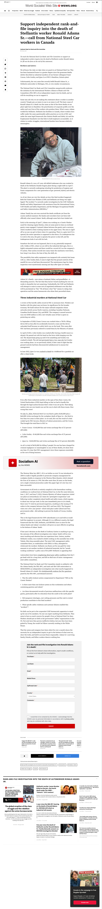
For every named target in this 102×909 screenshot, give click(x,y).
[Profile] (97, 2)
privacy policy (69, 719)
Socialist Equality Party (44, 14)
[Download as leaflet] (5, 81)
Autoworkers (62, 764)
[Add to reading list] (5, 90)
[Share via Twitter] (5, 64)
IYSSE (53, 14)
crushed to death (45, 351)
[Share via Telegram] (5, 73)
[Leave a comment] (5, 85)
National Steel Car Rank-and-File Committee (32, 49)
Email (28, 671)
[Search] (97, 11)
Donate (76, 14)
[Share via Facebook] (5, 60)
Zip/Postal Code (32, 685)
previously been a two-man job (53, 340)
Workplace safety (72, 764)
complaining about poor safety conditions (52, 555)
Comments (30, 700)
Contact (88, 2)
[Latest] (9, 11)
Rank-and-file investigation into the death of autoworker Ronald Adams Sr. (38, 764)
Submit (51, 726)
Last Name (30, 664)
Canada (35, 768)
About (93, 2)
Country (29, 693)
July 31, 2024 (27, 414)
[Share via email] (5, 77)
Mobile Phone (31, 678)
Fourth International (29, 14)
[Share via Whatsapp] (5, 69)
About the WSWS (61, 14)
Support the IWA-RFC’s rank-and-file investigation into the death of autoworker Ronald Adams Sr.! (29, 743)
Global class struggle (26, 768)
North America (43, 768)
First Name (30, 656)
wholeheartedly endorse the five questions (56, 571)
